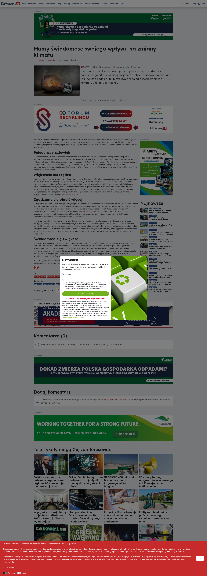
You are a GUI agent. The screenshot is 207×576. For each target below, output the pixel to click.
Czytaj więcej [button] (8, 567)
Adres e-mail (66, 274)
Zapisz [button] (200, 558)
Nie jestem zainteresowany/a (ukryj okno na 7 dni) (85, 299)
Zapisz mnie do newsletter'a (85, 294)
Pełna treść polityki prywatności (72, 317)
